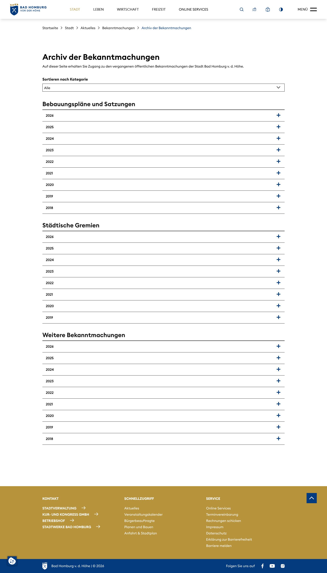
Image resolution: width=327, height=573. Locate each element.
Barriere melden (219, 545)
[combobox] (163, 88)
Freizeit (159, 9)
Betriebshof (53, 521)
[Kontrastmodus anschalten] (281, 9)
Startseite (50, 28)
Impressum (214, 527)
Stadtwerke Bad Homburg (66, 527)
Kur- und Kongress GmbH (65, 514)
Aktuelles (88, 28)
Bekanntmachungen (118, 28)
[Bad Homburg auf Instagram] (283, 566)
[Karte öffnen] (254, 9)
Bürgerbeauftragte (139, 521)
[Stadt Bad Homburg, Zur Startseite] (28, 10)
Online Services (193, 9)
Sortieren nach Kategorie (65, 79)
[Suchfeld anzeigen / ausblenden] (242, 9)
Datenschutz (216, 533)
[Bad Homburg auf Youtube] (272, 566)
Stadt (75, 9)
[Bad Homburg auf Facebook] (262, 566)
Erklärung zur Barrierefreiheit (229, 539)
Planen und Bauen (138, 527)
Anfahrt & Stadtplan (140, 533)
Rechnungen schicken (223, 521)
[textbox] (156, 87)
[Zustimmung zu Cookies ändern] (12, 560)
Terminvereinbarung (222, 514)
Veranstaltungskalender (143, 514)
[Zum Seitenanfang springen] (312, 498)
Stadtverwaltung (59, 508)
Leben (98, 9)
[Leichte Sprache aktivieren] (267, 9)
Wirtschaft (128, 9)
